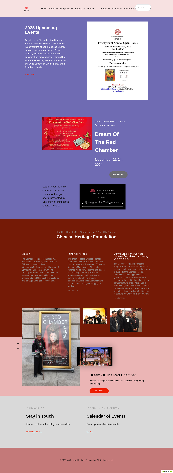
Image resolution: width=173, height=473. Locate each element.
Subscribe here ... (34, 432)
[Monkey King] (117, 60)
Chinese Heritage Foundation (82, 460)
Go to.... (89, 432)
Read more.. (73, 290)
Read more (30, 74)
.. (118, 174)
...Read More (99, 391)
